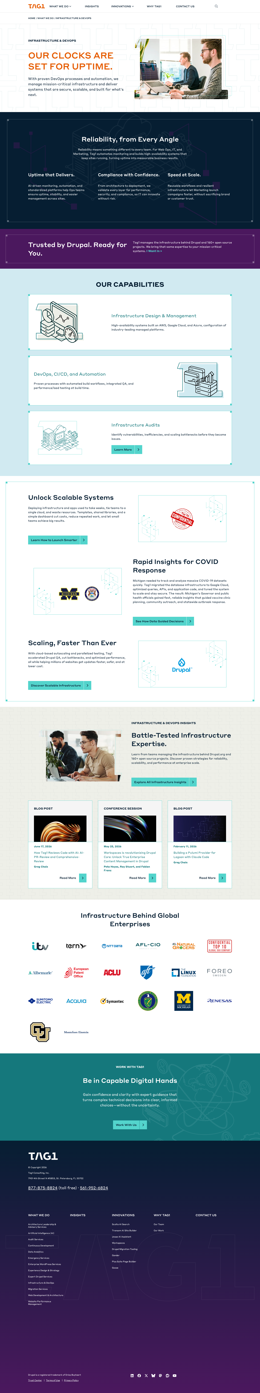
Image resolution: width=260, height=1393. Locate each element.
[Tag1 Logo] (43, 1156)
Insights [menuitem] (77, 1215)
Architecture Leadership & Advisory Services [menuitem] (42, 1225)
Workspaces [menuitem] (118, 1242)
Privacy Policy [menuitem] (71, 1380)
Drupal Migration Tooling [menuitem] (124, 1249)
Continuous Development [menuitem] (41, 1245)
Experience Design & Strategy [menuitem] (43, 1270)
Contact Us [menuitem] (206, 1215)
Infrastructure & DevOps (73, 18)
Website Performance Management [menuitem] (39, 1302)
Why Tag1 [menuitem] (162, 1215)
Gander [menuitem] (116, 1255)
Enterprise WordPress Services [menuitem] (44, 1264)
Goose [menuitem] (115, 1267)
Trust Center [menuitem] (35, 1380)
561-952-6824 (94, 1187)
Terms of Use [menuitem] (53, 1380)
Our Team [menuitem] (159, 1224)
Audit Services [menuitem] (35, 1239)
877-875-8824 (42, 1187)
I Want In (154, 251)
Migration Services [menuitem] (38, 1288)
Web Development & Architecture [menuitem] (45, 1295)
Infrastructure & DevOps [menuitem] (41, 1282)
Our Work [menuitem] (159, 1230)
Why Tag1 (154, 6)
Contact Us (185, 6)
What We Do (58, 6)
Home (31, 18)
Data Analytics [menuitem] (35, 1251)
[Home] (36, 6)
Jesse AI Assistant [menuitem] (121, 1236)
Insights (92, 6)
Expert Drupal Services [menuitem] (40, 1276)
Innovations (121, 6)
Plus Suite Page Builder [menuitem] (124, 1261)
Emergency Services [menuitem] (38, 1257)
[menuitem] (132, 1375)
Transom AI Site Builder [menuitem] (124, 1230)
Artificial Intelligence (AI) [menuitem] (41, 1233)
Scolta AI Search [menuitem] (120, 1224)
